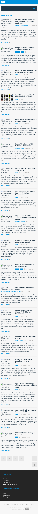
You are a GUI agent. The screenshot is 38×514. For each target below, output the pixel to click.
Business (17, 148)
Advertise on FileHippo (10, 484)
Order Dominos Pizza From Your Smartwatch (24, 266)
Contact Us (6, 482)
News (26, 25)
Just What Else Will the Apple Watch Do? (25, 337)
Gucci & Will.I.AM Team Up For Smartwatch (26, 169)
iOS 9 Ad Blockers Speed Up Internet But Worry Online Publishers (25, 21)
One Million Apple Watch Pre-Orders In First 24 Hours (25, 96)
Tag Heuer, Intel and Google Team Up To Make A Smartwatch (25, 193)
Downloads (6, 495)
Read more (5, 42)
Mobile (22, 25)
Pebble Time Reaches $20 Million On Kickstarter (24, 145)
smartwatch (6, 15)
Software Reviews (15, 291)
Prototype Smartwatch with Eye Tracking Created (25, 241)
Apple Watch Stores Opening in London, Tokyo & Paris (26, 120)
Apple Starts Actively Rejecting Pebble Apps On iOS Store (26, 71)
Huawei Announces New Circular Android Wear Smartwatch (23, 312)
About (5, 479)
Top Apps (6, 497)
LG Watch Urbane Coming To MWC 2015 (25, 434)
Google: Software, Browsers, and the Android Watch (25, 48)
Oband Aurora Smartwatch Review (24, 288)
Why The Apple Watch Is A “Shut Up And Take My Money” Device (26, 217)
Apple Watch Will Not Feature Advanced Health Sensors (25, 411)
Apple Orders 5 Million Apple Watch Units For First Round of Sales (26, 385)
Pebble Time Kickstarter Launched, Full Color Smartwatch (23, 361)
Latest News (6, 481)
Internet (17, 25)
